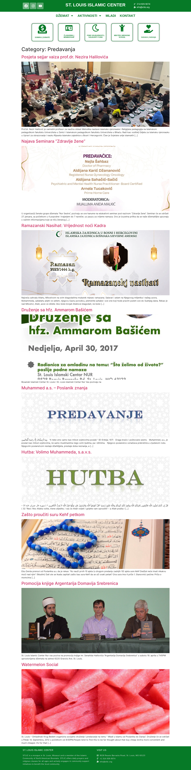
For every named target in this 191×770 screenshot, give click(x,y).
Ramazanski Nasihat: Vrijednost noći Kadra (63, 225)
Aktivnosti (87, 15)
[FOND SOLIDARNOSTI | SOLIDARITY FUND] (95, 28)
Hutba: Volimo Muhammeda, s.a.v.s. (56, 452)
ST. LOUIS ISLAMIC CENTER (95, 4)
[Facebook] (26, 6)
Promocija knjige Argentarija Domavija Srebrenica (69, 583)
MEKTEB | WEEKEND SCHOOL (122, 36)
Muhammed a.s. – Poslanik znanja (54, 387)
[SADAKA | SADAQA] (148, 28)
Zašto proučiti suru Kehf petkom (52, 514)
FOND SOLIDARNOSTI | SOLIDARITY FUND (95, 36)
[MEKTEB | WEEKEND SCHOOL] (122, 28)
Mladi (111, 15)
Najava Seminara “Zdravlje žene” (53, 141)
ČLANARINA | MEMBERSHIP (69, 36)
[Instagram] (33, 6)
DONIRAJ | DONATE (42, 37)
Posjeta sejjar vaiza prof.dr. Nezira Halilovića (64, 56)
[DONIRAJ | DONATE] (42, 28)
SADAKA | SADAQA (148, 37)
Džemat (62, 15)
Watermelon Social (39, 664)
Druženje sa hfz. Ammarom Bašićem (56, 309)
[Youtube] (40, 6)
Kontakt (127, 15)
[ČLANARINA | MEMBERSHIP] (69, 28)
